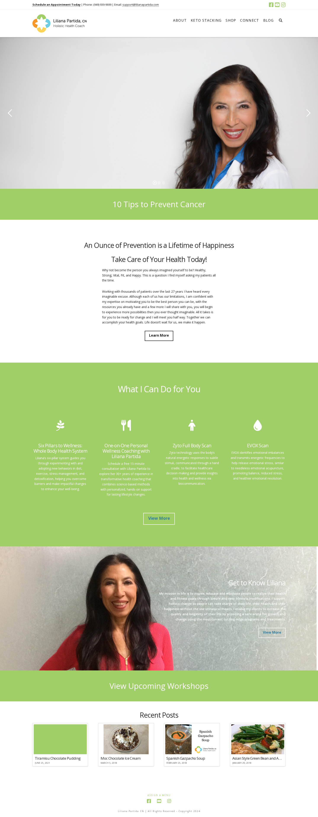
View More (159, 518)
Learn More (159, 335)
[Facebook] (271, 4)
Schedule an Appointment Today (56, 4)
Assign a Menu (159, 795)
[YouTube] (277, 4)
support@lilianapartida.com (140, 4)
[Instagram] (283, 4)
